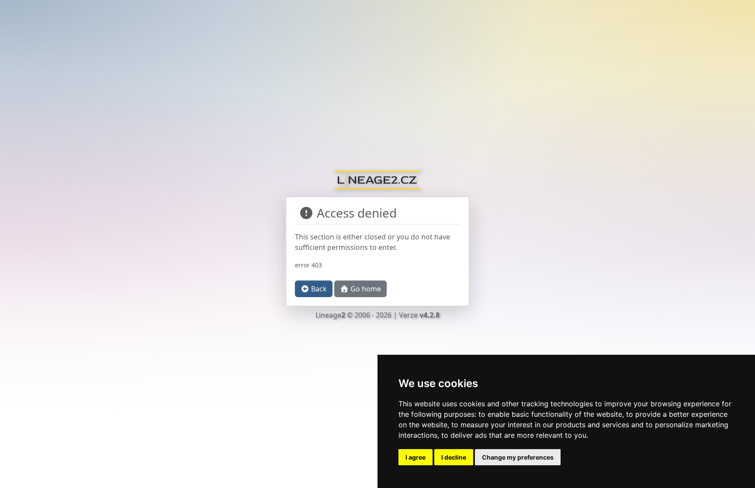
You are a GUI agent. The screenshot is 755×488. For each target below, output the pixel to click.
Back (318, 289)
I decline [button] (453, 457)
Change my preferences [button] (518, 457)
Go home (365, 289)
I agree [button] (415, 457)
